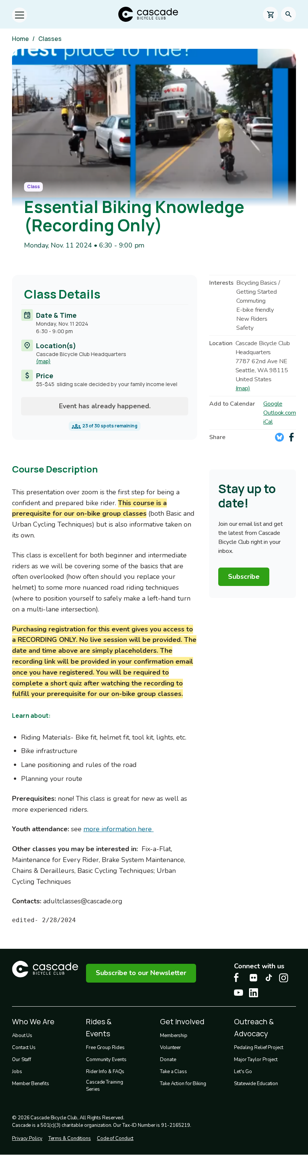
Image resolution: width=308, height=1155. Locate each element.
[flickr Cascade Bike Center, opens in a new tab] (253, 978)
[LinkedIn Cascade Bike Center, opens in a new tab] (253, 992)
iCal (268, 422)
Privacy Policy (27, 1138)
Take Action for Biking (183, 1083)
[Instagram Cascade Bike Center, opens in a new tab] (283, 978)
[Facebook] (291, 437)
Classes (50, 39)
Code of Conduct (115, 1138)
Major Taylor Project (256, 1059)
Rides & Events (99, 1027)
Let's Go (243, 1071)
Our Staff (21, 1059)
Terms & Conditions (69, 1138)
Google (272, 404)
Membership (173, 1035)
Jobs (17, 1071)
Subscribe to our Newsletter (141, 972)
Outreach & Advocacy (254, 1027)
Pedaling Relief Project (258, 1047)
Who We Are (33, 1021)
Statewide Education (256, 1083)
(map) (43, 361)
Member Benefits (30, 1083)
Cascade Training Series (104, 1086)
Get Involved (182, 1021)
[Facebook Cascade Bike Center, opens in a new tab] (238, 977)
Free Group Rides (105, 1047)
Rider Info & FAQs (105, 1071)
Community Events (106, 1059)
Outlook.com (279, 413)
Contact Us (24, 1047)
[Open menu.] (19, 15)
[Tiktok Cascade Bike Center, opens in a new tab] (268, 977)
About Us (22, 1035)
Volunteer (170, 1047)
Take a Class (173, 1071)
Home (20, 39)
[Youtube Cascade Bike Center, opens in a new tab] (238, 992)
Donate (168, 1059)
